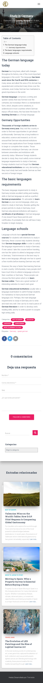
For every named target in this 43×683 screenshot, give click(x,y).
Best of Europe (17, 319)
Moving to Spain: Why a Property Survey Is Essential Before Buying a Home (20, 581)
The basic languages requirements (18, 50)
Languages (7, 323)
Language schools (12, 53)
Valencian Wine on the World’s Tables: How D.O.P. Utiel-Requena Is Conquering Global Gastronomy (20, 518)
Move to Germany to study (12, 327)
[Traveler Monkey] (6, 4)
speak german (22, 331)
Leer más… (33, 539)
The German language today (16, 45)
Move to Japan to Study (14, 575)
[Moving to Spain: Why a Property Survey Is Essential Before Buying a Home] (21, 559)
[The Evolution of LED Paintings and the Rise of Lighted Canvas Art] (21, 621)
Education (30, 319)
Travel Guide (10, 637)
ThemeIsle (30, 677)
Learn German (19, 323)
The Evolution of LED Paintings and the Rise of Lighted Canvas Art (18, 644)
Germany (13, 331)
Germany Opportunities (17, 47)
